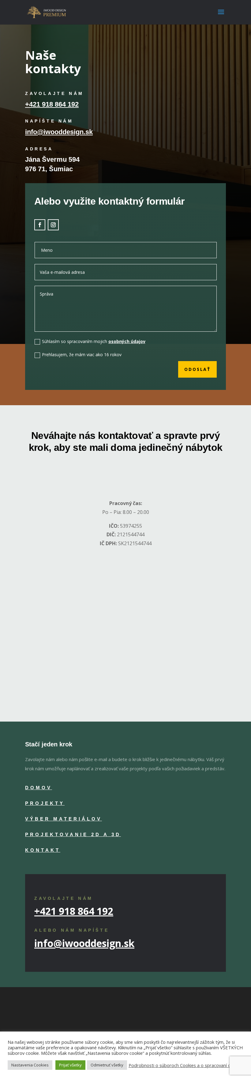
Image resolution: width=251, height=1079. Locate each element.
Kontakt (42, 850)
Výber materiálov (63, 818)
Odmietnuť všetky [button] (107, 1065)
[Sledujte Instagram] (53, 224)
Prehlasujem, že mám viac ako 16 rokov (82, 354)
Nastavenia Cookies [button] (30, 1065)
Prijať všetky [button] (70, 1065)
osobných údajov (126, 341)
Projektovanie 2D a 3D (73, 834)
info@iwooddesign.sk (59, 132)
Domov (38, 787)
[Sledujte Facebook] (39, 224)
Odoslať (197, 369)
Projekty (45, 803)
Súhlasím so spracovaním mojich (93, 341)
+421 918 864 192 (52, 104)
